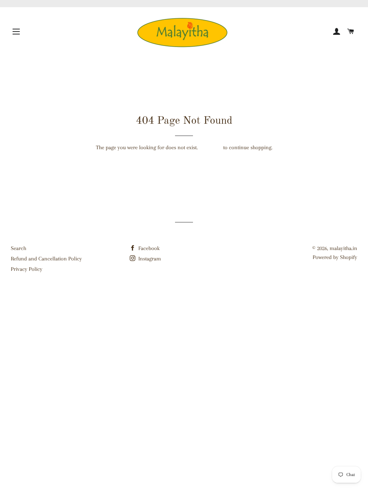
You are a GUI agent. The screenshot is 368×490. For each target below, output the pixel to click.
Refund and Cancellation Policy (46, 258)
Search (18, 248)
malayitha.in (343, 248)
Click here (210, 147)
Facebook (148, 248)
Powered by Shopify (335, 257)
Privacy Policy (26, 269)
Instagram (149, 258)
